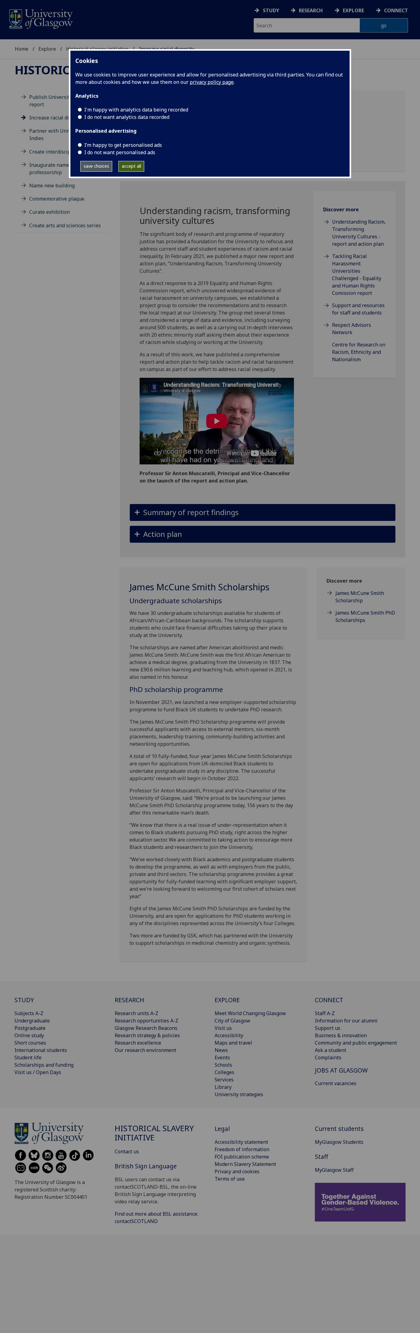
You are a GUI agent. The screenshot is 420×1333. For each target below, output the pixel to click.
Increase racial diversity (57, 117)
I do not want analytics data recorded (126, 117)
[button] (263, 512)
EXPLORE (227, 1000)
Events (222, 1057)
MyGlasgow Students (339, 1142)
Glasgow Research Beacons (146, 1028)
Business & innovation (341, 1035)
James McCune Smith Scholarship (359, 597)
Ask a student (330, 1050)
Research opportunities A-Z (146, 1020)
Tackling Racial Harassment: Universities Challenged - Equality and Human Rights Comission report (356, 274)
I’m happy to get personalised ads (123, 145)
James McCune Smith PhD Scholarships (365, 616)
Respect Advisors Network (351, 329)
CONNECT (329, 1000)
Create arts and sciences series (65, 225)
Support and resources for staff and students (358, 309)
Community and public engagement (356, 1042)
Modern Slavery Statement (245, 1164)
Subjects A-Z (28, 1013)
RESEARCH (129, 1000)
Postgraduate (30, 1028)
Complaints (328, 1057)
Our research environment (145, 1050)
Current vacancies (335, 1083)
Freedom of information (242, 1149)
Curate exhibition (49, 212)
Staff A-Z (325, 1013)
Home (21, 48)
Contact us (127, 1151)
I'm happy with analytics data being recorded (136, 109)
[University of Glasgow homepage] (40, 18)
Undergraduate (32, 1020)
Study (271, 10)
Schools (223, 1064)
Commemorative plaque (56, 198)
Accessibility (229, 1035)
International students (40, 1050)
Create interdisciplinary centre (64, 151)
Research (311, 10)
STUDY (24, 1000)
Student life (28, 1057)
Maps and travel (233, 1042)
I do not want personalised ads (119, 152)
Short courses (30, 1042)
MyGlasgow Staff (334, 1170)
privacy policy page (212, 82)
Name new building (52, 185)
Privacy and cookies (237, 1171)
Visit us (223, 1028)
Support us (327, 1028)
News (221, 1050)
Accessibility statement (241, 1142)
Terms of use (230, 1178)
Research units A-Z (136, 1013)
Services (224, 1079)
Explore (353, 10)
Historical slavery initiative (154, 1133)
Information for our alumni (346, 1020)
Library (223, 1087)
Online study (29, 1035)
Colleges (224, 1072)
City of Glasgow (232, 1020)
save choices (96, 166)
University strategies (239, 1094)
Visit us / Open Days (37, 1072)
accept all (131, 166)
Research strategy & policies (147, 1035)
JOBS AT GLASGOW (341, 1070)
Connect (396, 10)
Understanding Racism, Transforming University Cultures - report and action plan (359, 232)
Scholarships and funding (43, 1064)
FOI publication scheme (242, 1156)
